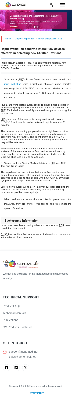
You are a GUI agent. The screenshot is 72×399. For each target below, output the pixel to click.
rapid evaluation (12, 84)
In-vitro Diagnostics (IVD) (50, 39)
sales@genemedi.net (22, 356)
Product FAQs (11, 306)
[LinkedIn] (16, 367)
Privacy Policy (36, 393)
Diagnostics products (24, 39)
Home (8, 39)
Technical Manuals (14, 313)
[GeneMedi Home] (36, 264)
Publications (10, 320)
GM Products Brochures (17, 327)
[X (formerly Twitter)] (25, 367)
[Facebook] (6, 367)
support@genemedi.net (23, 351)
